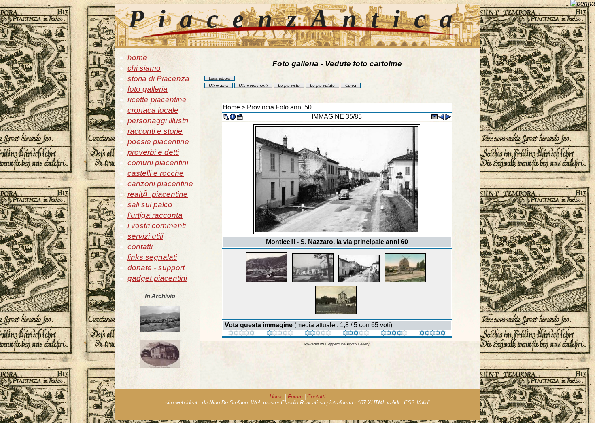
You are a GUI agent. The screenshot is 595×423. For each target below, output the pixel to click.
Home (231, 107)
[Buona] (356, 333)
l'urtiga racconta (155, 215)
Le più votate (322, 85)
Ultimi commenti (253, 85)
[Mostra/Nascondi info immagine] (233, 116)
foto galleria (148, 89)
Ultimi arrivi (218, 85)
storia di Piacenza (158, 78)
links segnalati (152, 257)
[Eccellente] (394, 333)
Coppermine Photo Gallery (347, 344)
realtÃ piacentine (158, 194)
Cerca (350, 85)
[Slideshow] (239, 116)
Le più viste (289, 85)
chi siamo (144, 68)
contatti (140, 246)
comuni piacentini (158, 162)
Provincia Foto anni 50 (279, 107)
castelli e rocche (156, 173)
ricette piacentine (157, 99)
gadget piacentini (157, 278)
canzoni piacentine (160, 183)
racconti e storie (155, 131)
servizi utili (145, 236)
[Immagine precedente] (441, 116)
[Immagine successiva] (448, 116)
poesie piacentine (158, 141)
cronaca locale (153, 110)
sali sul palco (150, 204)
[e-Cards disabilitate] (434, 116)
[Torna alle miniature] (226, 116)
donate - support (156, 267)
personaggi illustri (158, 120)
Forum (295, 397)
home (137, 57)
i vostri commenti (157, 225)
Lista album (219, 78)
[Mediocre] (280, 333)
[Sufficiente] (318, 333)
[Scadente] (241, 333)
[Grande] (432, 333)
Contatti (316, 397)
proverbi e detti (153, 152)
